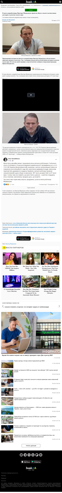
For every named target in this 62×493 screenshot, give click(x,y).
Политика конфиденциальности (9, 473)
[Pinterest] (40, 454)
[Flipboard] (36, 454)
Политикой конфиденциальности (51, 5)
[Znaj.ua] (31, 1)
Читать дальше (31, 445)
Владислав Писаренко (8, 19)
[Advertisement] (31, 210)
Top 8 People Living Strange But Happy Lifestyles (50, 291)
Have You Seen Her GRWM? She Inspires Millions (12, 268)
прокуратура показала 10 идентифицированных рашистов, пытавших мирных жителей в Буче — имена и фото (28, 232)
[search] (2, 2)
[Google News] (33, 454)
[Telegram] (25, 454)
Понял (31, 10)
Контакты (3, 480)
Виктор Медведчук (11, 244)
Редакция (3, 478)
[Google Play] (36, 461)
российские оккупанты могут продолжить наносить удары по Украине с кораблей (28, 228)
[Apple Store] (26, 461)
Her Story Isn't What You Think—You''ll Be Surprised (31, 268)
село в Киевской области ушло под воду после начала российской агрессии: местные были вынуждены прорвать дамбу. (29, 224)
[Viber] (29, 454)
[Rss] (21, 454)
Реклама (3, 475)
